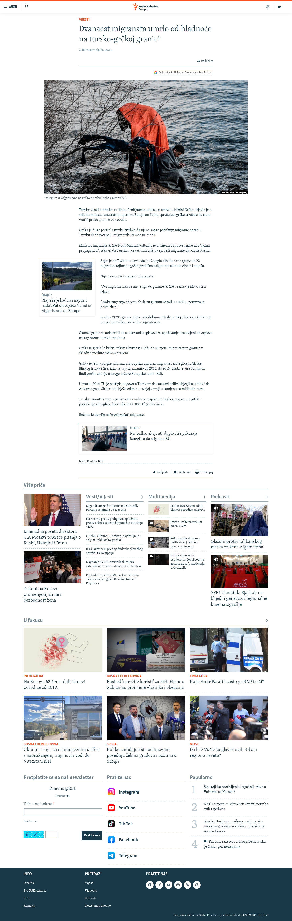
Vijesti (84, 20)
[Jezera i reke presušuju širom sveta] (158, 526)
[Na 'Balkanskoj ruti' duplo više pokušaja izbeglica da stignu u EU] (104, 438)
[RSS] (187, 885)
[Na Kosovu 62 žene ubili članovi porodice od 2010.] (158, 509)
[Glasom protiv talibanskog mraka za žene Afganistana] (239, 520)
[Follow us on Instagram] (178, 885)
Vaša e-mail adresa (39, 804)
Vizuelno (91, 891)
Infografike (34, 676)
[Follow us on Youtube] (168, 885)
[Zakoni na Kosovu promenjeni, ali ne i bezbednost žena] (52, 567)
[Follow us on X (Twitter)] (159, 885)
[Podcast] (268, 7)
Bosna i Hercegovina (124, 676)
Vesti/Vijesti (99, 497)
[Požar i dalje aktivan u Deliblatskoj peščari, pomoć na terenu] (158, 542)
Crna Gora (198, 676)
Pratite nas (92, 835)
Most (194, 744)
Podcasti (220, 497)
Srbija (112, 744)
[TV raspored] (197, 885)
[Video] (280, 7)
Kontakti (29, 906)
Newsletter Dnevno (98, 906)
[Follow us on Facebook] (150, 885)
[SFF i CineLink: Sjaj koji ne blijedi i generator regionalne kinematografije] (239, 571)
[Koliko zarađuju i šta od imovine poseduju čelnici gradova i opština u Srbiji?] (146, 718)
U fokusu (33, 620)
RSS (26, 898)
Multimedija (161, 497)
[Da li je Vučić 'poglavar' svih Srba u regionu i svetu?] (229, 718)
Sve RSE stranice (35, 891)
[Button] (205, 61)
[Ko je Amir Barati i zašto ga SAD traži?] (229, 650)
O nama (29, 883)
